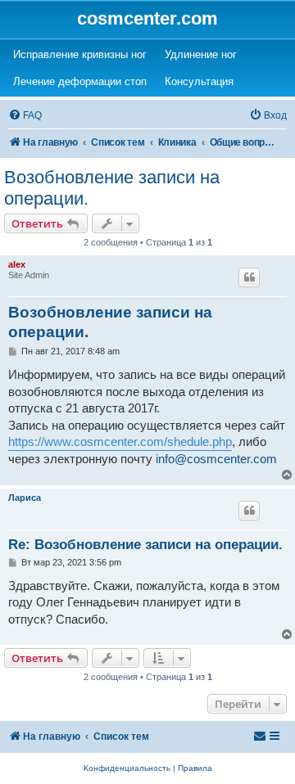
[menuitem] (25, 116)
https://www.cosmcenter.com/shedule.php (120, 441)
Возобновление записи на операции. (112, 188)
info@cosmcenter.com (216, 459)
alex (16, 264)
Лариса (24, 497)
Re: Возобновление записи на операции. (145, 544)
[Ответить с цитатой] (249, 277)
